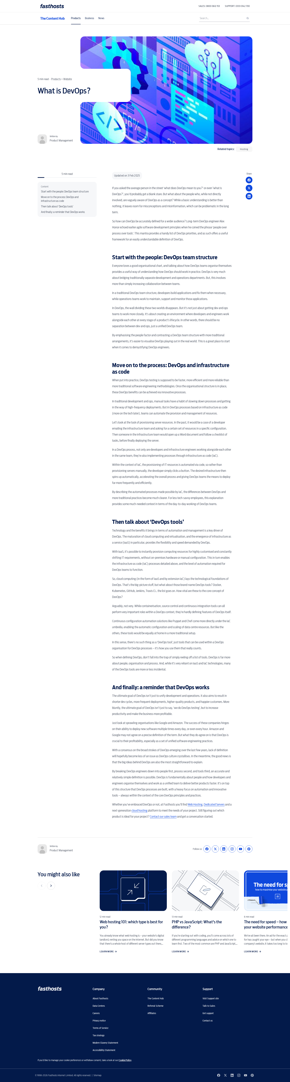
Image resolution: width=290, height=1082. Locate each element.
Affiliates (152, 1013)
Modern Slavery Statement (105, 1042)
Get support (208, 1013)
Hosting (244, 149)
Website (67, 79)
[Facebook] (206, 848)
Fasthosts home (52, 6)
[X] (215, 848)
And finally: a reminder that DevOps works (63, 212)
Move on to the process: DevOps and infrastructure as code (60, 199)
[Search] (248, 18)
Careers (96, 1013)
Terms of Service (100, 1028)
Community (155, 989)
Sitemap (97, 1075)
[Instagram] (232, 848)
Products (56, 79)
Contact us (208, 1020)
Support (208, 989)
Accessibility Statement (104, 1050)
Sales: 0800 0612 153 (209, 6)
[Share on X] (249, 188)
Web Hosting (195, 804)
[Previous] (42, 886)
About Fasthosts (100, 998)
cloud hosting (139, 810)
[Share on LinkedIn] (249, 196)
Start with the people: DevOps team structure (65, 191)
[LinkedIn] (223, 848)
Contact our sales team (163, 816)
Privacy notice (99, 1020)
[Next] (51, 886)
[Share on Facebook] (249, 180)
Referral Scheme (155, 1006)
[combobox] (224, 18)
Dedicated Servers (214, 804)
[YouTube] (240, 848)
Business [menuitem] (89, 18)
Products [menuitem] (76, 18)
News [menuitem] (101, 18)
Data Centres (99, 1006)
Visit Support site (211, 998)
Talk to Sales (209, 1006)
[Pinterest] (248, 848)
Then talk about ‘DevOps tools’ (57, 206)
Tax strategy (98, 1035)
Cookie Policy (125, 1060)
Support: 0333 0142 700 (237, 6)
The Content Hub (52, 18)
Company (99, 989)
